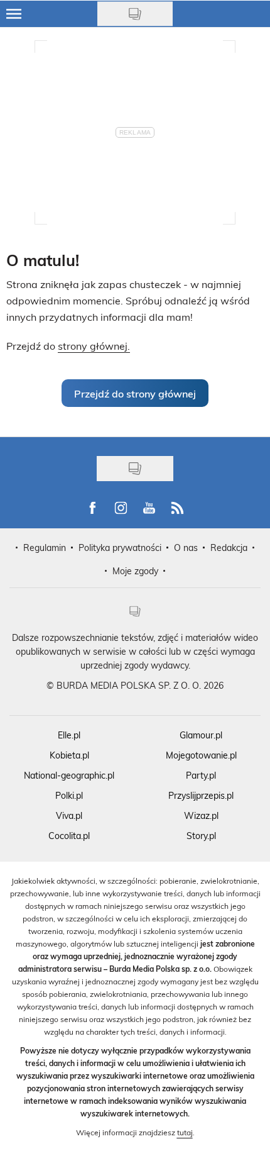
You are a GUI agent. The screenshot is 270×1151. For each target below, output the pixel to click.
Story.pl (201, 836)
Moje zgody (135, 571)
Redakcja (228, 547)
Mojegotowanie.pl (201, 755)
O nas (186, 547)
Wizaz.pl (201, 815)
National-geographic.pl (69, 775)
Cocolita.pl (69, 836)
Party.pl (201, 775)
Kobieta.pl (69, 755)
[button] (135, 393)
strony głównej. (94, 345)
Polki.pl (69, 795)
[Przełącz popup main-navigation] (14, 14)
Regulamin (44, 547)
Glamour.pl (201, 735)
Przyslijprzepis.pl (201, 795)
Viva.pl (69, 815)
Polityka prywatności (119, 547)
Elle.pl (69, 735)
